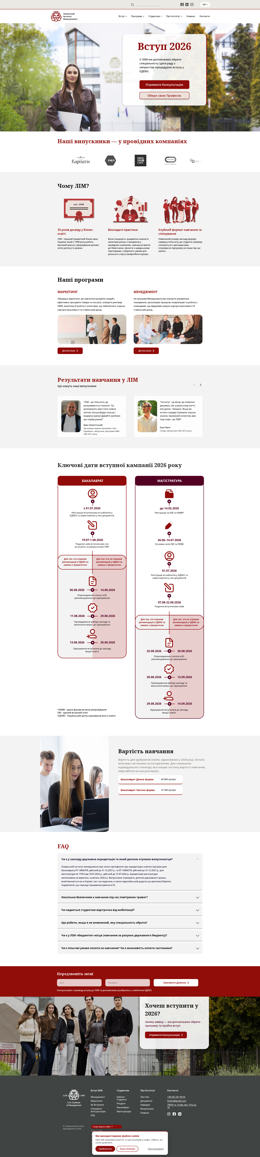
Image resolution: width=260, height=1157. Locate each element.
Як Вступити (97, 1105)
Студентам (154, 16)
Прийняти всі (105, 1149)
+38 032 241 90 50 (176, 1097)
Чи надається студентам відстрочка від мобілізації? (98, 910)
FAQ (93, 1115)
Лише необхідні (127, 1149)
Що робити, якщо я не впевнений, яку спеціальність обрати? (104, 922)
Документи (146, 1101)
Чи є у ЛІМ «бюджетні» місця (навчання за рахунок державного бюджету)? (114, 935)
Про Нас (144, 1097)
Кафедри (145, 1105)
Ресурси (121, 1103)
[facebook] (182, 4)
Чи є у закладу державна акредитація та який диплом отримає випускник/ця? (117, 859)
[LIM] (64, 16)
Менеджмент (98, 1097)
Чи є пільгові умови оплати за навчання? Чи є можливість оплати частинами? (116, 948)
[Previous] (194, 385)
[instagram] (192, 4)
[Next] (200, 385)
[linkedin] (187, 4)
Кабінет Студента (121, 1098)
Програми (136, 16)
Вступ (122, 16)
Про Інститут (173, 16)
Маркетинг (97, 1101)
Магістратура (124, 1111)
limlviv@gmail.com (176, 1101)
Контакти (205, 16)
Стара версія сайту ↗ (103, 1126)
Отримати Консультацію (98, 1110)
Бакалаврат (123, 1107)
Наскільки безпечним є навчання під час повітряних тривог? (104, 897)
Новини (190, 16)
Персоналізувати (156, 1149)
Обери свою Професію (164, 95)
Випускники (147, 1109)
